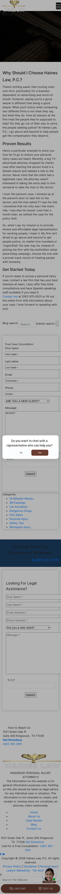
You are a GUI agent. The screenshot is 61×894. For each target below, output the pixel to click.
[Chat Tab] (30, 447)
